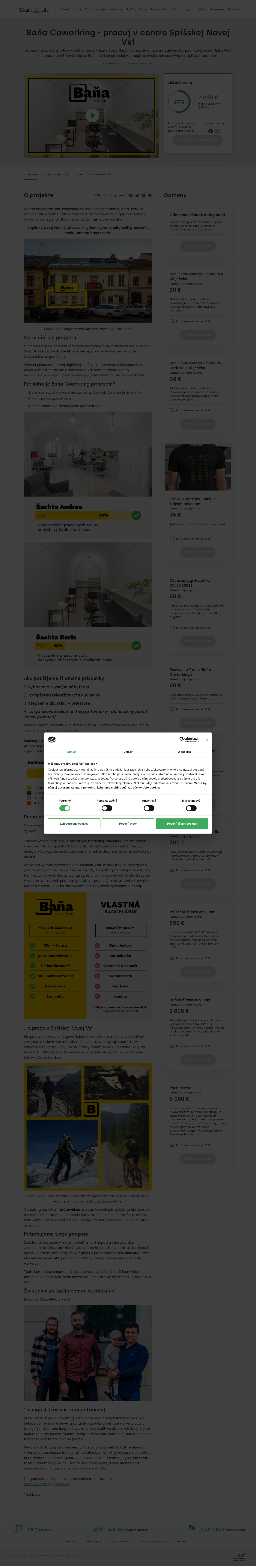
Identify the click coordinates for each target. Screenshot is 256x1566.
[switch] (107, 808)
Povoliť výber (128, 823)
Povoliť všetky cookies (182, 823)
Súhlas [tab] (71, 752)
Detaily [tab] (128, 752)
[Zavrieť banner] (207, 739)
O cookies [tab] (184, 752)
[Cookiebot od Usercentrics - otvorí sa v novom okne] (182, 739)
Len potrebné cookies (74, 823)
